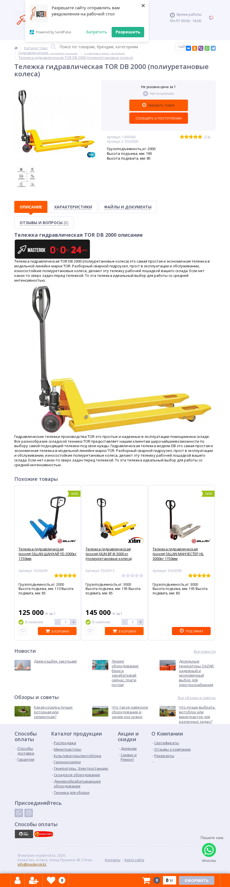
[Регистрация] (34, 880)
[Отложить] (23, 631)
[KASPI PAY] (24, 834)
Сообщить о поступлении (158, 118)
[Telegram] (213, 48)
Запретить (96, 32)
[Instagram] (28, 813)
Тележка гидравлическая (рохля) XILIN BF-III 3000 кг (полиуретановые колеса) (109, 554)
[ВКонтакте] (188, 48)
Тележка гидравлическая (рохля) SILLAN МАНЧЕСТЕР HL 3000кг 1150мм (178, 554)
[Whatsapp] (19, 813)
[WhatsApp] (207, 48)
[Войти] (17, 880)
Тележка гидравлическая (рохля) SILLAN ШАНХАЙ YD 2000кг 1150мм (48, 554)
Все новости (205, 651)
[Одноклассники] (194, 48)
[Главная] (16, 47)
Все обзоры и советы (197, 697)
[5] (200, 137)
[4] (195, 137)
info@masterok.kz (32, 864)
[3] (191, 137)
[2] (186, 137)
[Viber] (200, 48)
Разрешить (128, 32)
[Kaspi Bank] (43, 834)
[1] (182, 137)
